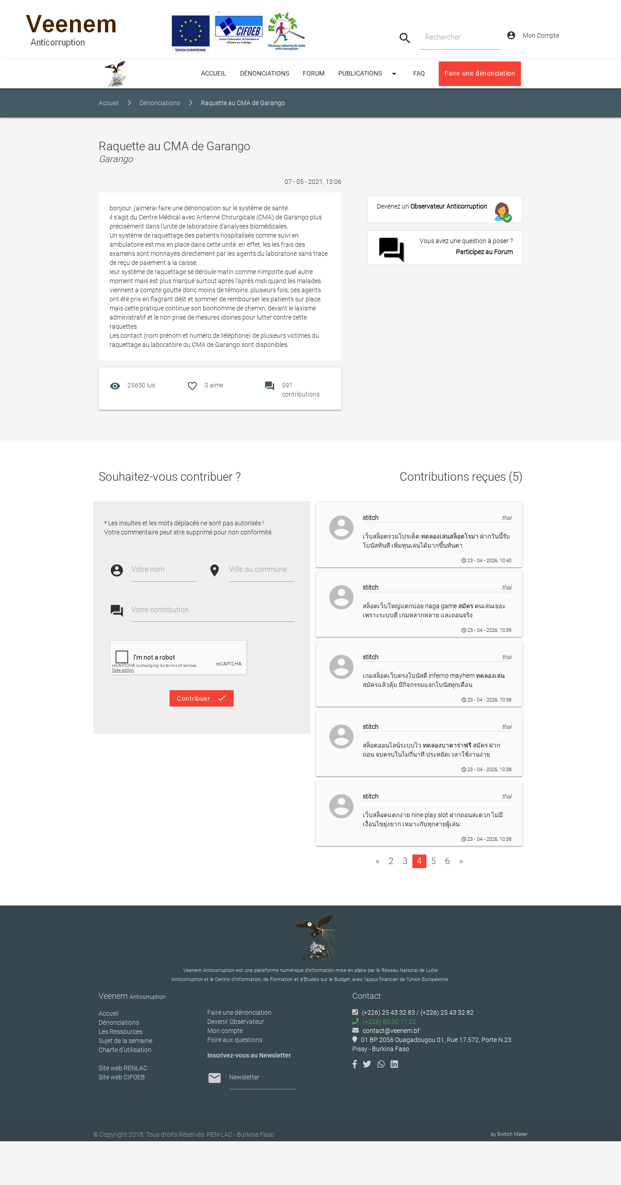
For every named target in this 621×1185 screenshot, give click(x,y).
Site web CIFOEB (122, 1077)
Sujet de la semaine (125, 1040)
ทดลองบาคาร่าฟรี (448, 745)
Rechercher (443, 37)
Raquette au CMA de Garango (243, 103)
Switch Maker (512, 1134)
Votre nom (148, 569)
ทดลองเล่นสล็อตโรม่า (450, 536)
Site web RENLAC (123, 1068)
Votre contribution (160, 609)
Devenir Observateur (235, 1021)
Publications (369, 73)
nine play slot (430, 815)
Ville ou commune (258, 569)
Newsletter (244, 1077)
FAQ (419, 73)
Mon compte (225, 1030)
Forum (314, 73)
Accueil (109, 103)
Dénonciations (264, 73)
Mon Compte (532, 35)
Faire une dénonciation (480, 73)
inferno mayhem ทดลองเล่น (467, 675)
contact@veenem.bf (391, 1030)
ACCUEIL (213, 73)
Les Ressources (120, 1031)
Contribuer (201, 698)
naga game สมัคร (450, 606)
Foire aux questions (234, 1039)
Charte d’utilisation (125, 1049)
